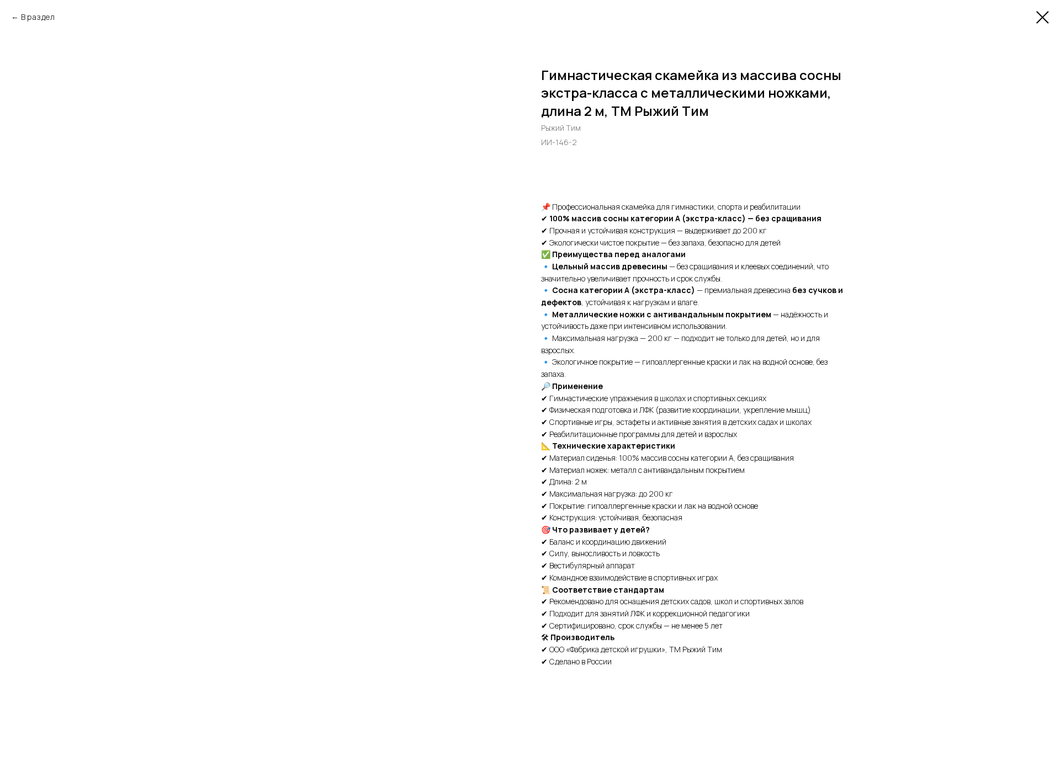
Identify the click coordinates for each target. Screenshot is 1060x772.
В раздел (38, 17)
